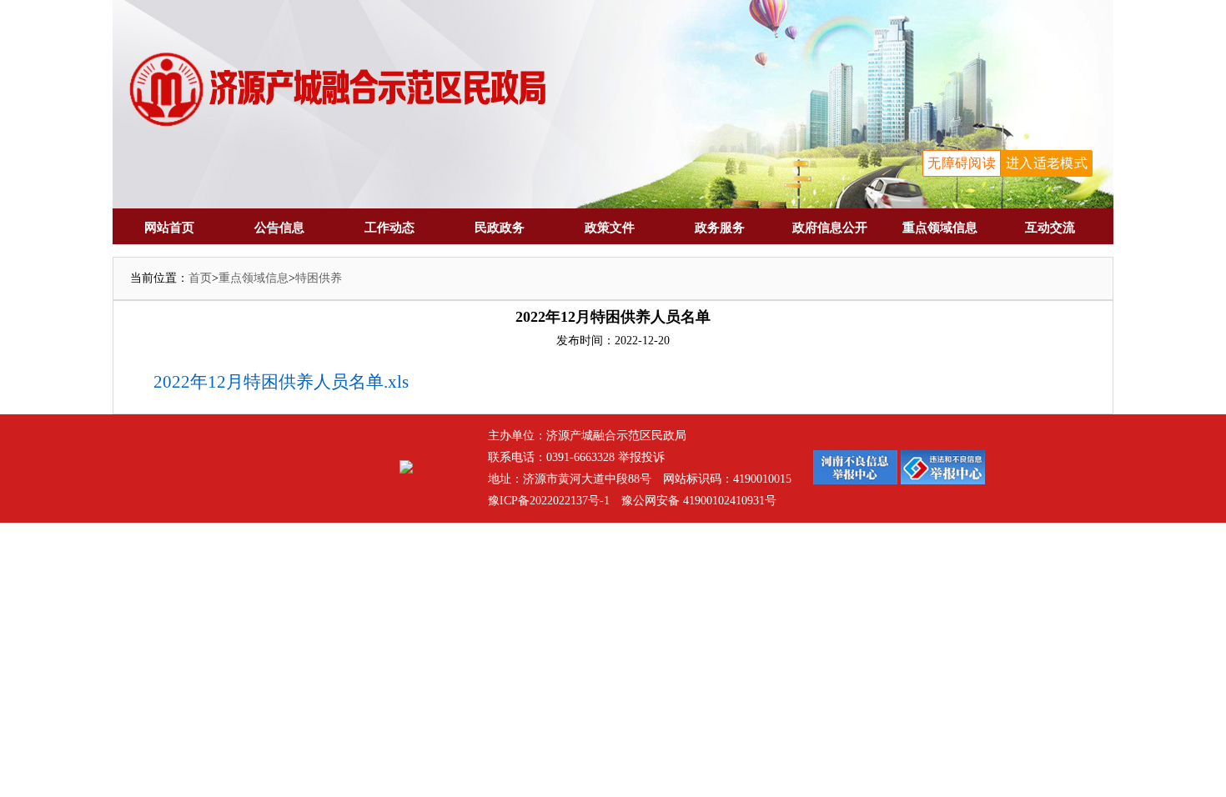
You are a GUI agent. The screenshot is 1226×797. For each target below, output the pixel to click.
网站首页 (169, 227)
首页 (200, 278)
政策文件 (610, 227)
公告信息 (279, 227)
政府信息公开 (829, 227)
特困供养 (318, 278)
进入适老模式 (1047, 163)
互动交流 (1050, 227)
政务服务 (720, 227)
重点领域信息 (939, 227)
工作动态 (389, 227)
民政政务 (500, 227)
